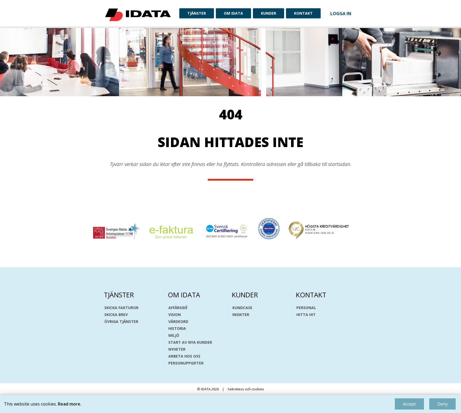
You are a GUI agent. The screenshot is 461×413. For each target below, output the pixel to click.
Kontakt (303, 13)
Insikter (240, 314)
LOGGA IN (340, 14)
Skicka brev (116, 314)
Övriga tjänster (121, 321)
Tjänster (196, 13)
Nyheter (176, 349)
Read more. (69, 404)
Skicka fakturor (121, 307)
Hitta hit (306, 314)
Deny (442, 404)
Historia (177, 328)
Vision (174, 314)
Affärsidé (178, 307)
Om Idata (233, 13)
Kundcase (242, 307)
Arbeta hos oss (184, 356)
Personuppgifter (186, 363)
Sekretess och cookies (246, 389)
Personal (306, 307)
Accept (409, 404)
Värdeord (178, 321)
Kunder (268, 13)
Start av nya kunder (190, 342)
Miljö (173, 335)
